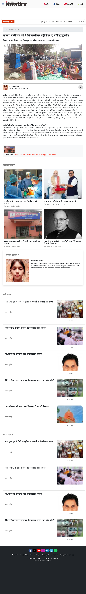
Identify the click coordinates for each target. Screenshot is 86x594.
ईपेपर (57, 4)
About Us (15, 555)
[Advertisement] (39, 13)
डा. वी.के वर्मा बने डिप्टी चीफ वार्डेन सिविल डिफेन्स (23, 354)
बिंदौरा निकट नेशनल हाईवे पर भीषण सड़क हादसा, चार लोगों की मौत (30, 380)
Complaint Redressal (67, 555)
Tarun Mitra (40, 558)
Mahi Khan (37, 260)
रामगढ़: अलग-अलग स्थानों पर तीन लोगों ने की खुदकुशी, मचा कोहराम (35, 154)
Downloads (45, 555)
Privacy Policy (35, 555)
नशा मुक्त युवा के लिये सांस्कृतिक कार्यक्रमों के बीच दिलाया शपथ (46, 21)
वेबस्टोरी (70, 4)
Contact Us (24, 555)
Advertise (54, 555)
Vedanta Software (46, 560)
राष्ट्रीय (17, 29)
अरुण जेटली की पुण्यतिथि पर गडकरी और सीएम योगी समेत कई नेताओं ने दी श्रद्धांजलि (62, 242)
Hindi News (9, 29)
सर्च (81, 4)
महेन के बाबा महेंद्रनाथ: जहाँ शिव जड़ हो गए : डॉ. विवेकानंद (27, 406)
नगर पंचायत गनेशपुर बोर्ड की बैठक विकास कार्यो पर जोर (25, 328)
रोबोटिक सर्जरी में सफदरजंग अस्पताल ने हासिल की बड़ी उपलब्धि (20, 202)
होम (47, 4)
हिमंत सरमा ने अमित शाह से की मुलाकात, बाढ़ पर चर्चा (60, 201)
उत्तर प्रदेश (8, 312)
